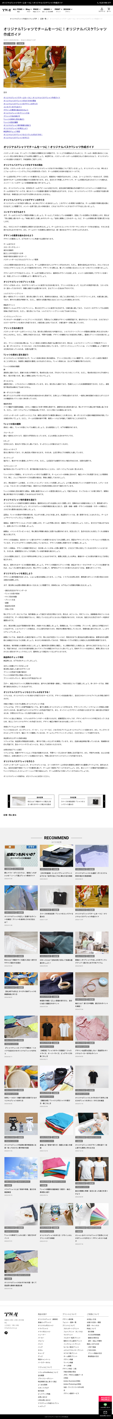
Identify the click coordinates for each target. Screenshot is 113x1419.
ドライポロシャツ (44, 1331)
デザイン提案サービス (71, 1393)
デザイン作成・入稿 (69, 1368)
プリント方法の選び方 (12, 116)
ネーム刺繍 (67, 1365)
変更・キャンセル (93, 1325)
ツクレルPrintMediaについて (48, 1372)
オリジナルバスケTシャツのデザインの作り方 (21, 103)
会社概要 (41, 1375)
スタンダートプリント (71, 1328)
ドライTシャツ (43, 1328)
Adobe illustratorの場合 (72, 1381)
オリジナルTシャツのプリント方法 (16, 113)
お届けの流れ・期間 (94, 1322)
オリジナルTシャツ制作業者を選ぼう (17, 125)
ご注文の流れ (91, 1350)
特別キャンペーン (44, 1359)
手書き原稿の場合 (70, 1372)
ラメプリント (68, 1334)
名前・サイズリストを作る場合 (74, 1388)
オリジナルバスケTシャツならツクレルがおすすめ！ (23, 134)
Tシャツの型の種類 (11, 122)
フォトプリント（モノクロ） (74, 1331)
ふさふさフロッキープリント (74, 1350)
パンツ (40, 1344)
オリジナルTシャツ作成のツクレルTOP (23, 19)
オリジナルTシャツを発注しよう (16, 128)
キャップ (41, 1353)
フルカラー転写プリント (72, 1338)
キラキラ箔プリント (70, 1353)
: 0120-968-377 (105, 2)
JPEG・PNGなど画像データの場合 (73, 1376)
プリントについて (68, 1325)
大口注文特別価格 (94, 1334)
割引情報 (91, 1331)
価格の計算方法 (93, 1338)
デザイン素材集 (67, 1319)
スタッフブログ (43, 1388)
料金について (91, 1328)
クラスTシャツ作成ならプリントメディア (48, 1404)
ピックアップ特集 (44, 1394)
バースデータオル (44, 1362)
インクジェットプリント (72, 1344)
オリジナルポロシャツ (45, 1325)
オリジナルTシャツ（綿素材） (48, 1319)
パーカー (41, 1338)
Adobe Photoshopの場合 (72, 1384)
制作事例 (41, 1391)
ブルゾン (41, 1341)
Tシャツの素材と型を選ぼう (14, 119)
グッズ (40, 1356)
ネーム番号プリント (70, 1356)
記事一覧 (43, 19)
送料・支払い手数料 (95, 1341)
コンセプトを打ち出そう (13, 107)
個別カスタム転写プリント (73, 1341)
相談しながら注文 (93, 1344)
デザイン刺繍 (68, 1359)
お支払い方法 (91, 1319)
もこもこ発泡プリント (71, 1347)
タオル (40, 1350)
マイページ (102, 11)
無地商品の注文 (93, 1356)
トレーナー (42, 1334)
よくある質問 (42, 1384)
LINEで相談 (92, 1347)
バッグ (40, 1347)
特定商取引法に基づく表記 (47, 1381)
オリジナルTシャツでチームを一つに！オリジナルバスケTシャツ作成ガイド (76, 19)
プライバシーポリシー (45, 1378)
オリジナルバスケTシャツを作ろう (16, 137)
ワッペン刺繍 (68, 1362)
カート (109, 11)
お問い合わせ (42, 1397)
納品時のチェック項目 (12, 131)
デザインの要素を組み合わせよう (16, 110)
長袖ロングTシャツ (44, 1322)
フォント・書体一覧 (69, 1322)
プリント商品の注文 (95, 1353)
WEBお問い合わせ (105, 1415)
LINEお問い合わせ (44, 1400)
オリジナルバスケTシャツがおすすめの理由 (20, 100)
